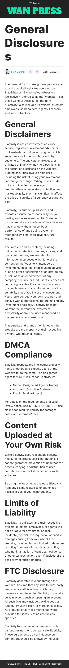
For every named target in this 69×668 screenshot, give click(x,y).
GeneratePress (53, 663)
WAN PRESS (34, 11)
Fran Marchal (18, 71)
